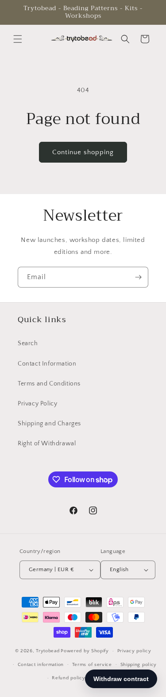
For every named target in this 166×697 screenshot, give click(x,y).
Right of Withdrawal (47, 443)
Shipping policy (138, 664)
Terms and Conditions (49, 383)
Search (28, 343)
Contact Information (47, 363)
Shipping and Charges (49, 423)
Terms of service (92, 664)
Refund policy (68, 678)
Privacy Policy (37, 403)
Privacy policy (134, 651)
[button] (17, 39)
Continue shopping (83, 152)
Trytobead (47, 651)
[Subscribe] (138, 277)
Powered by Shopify (85, 651)
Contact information (41, 664)
